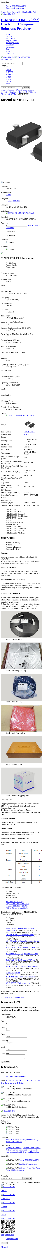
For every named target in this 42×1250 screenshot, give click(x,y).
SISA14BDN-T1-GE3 (14, 947)
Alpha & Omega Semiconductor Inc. (26, 941)
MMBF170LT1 (29, 432)
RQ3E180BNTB (12, 977)
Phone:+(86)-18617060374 (16, 6)
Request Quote (11, 41)
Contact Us (10, 53)
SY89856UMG (18, 997)
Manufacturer (11, 38)
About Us (9, 51)
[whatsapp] (21, 1219)
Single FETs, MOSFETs (17, 904)
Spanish (8, 83)
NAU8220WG (6, 997)
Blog (7, 49)
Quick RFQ (5, 1062)
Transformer (10, 47)
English (8, 70)
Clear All (4, 1247)
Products (9, 36)
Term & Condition (19, 12)
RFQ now (9, 1077)
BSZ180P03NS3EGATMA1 (16, 928)
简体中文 (9, 72)
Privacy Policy (6, 12)
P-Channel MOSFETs (15, 902)
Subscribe (27, 1178)
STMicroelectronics (23, 983)
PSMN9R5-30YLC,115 (14, 954)
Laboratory (10, 45)
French (8, 81)
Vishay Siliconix (27, 935)
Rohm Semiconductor (30, 966)
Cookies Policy (31, 12)
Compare (6, 183)
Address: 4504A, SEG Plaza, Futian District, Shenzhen (23, 1169)
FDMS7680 (10, 973)
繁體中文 (9, 74)
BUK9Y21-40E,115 (13, 960)
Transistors (13, 92)
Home (8, 34)
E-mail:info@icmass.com (15, 8)
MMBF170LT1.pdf (26, 213)
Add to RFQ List (19, 1077)
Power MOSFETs (26, 92)
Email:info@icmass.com (28, 1164)
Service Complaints (20, 1150)
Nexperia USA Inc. (31, 954)
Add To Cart (32, 225)
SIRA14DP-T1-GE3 (13, 935)
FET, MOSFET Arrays (17, 908)
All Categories (6, 59)
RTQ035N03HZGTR (14, 966)
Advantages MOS (12, 43)
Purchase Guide (29, 1148)
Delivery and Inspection (30, 1152)
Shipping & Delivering (14, 1148)
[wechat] (21, 1227)
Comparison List (12, 1239)
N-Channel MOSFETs (14, 201)
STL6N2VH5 (11, 983)
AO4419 (9, 941)
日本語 (8, 77)
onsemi (8, 195)
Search (26, 88)
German (9, 79)
